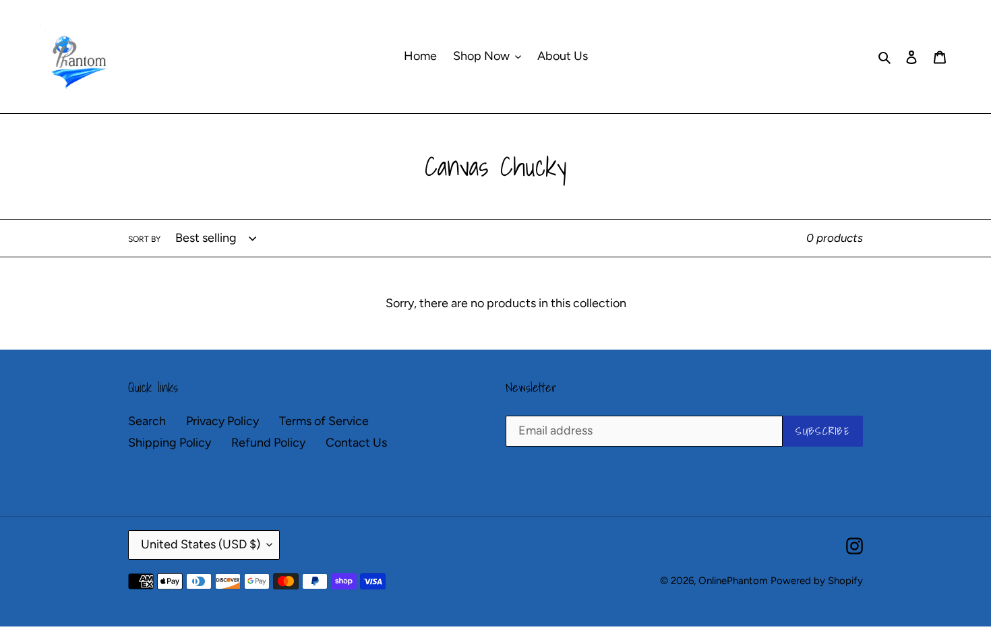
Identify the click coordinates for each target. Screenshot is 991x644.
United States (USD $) (200, 544)
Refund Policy (268, 442)
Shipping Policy (169, 442)
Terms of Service (324, 421)
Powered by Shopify (817, 581)
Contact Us (356, 442)
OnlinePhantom (733, 581)
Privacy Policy (222, 421)
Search (147, 421)
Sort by (144, 239)
